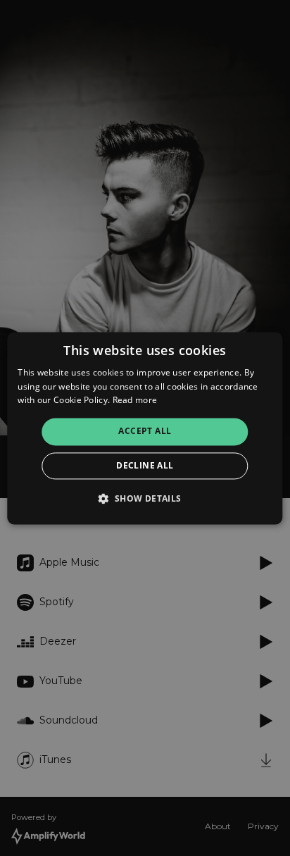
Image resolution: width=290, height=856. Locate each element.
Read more (135, 401)
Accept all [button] (144, 432)
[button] (144, 498)
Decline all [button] (144, 465)
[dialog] (144, 428)
